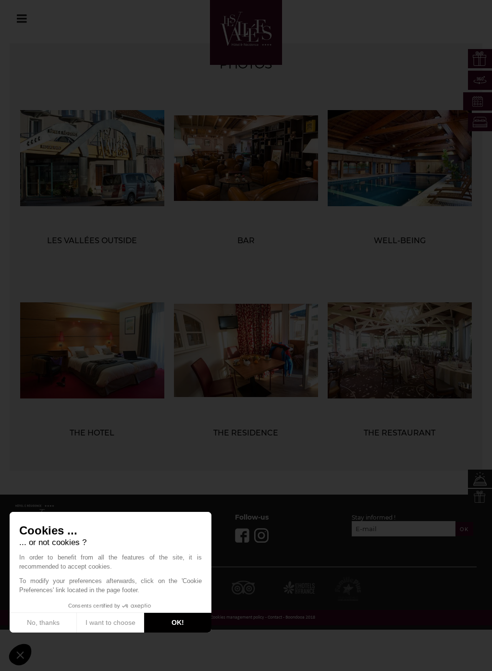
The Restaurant (399, 432)
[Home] (246, 28)
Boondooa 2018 (300, 617)
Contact (275, 617)
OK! (178, 622)
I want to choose (110, 622)
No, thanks (43, 622)
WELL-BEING (400, 240)
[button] (20, 654)
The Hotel (92, 432)
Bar (246, 240)
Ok (464, 529)
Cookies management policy (237, 617)
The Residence (245, 432)
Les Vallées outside (92, 240)
